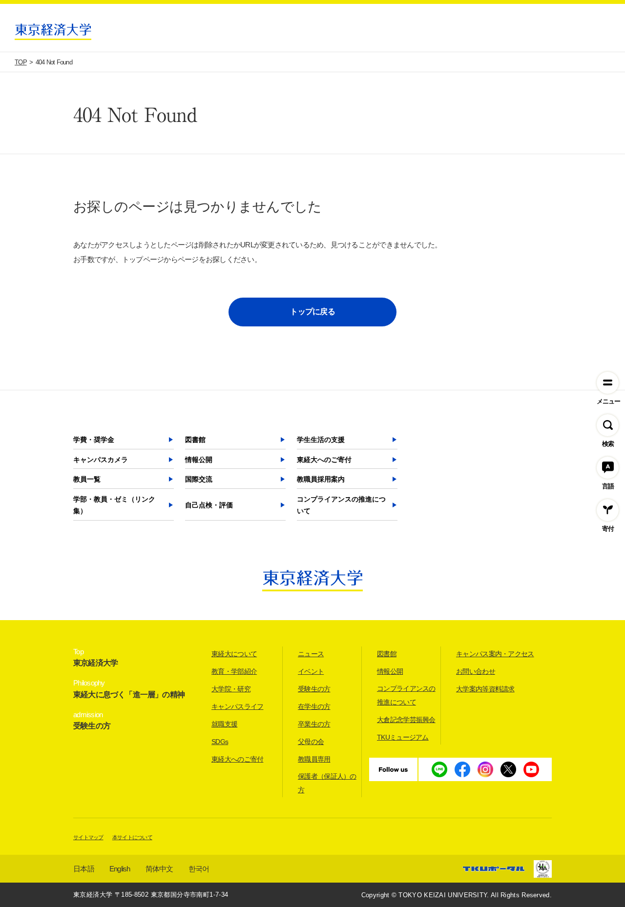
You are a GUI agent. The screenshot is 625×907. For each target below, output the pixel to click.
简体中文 (159, 869)
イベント (311, 671)
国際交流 (198, 479)
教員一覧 (87, 479)
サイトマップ (88, 837)
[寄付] (608, 510)
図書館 (195, 439)
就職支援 (224, 724)
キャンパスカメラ (100, 460)
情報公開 (198, 460)
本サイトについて (132, 837)
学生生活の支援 (321, 439)
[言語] (608, 468)
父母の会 (311, 742)
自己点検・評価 (209, 505)
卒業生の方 (314, 724)
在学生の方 (314, 706)
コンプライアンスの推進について (341, 505)
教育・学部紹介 (234, 671)
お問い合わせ (475, 671)
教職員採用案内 (321, 479)
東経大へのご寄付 (324, 460)
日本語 (83, 869)
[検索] (608, 425)
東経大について (234, 654)
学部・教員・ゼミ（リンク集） (114, 505)
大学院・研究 (230, 689)
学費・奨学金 (93, 439)
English (119, 869)
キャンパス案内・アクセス (495, 654)
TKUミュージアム (403, 737)
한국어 (198, 869)
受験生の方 (314, 689)
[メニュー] (608, 383)
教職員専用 (314, 759)
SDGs (219, 742)
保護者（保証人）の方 (327, 783)
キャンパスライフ (237, 706)
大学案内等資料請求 (485, 689)
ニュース (311, 654)
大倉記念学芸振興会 (406, 720)
